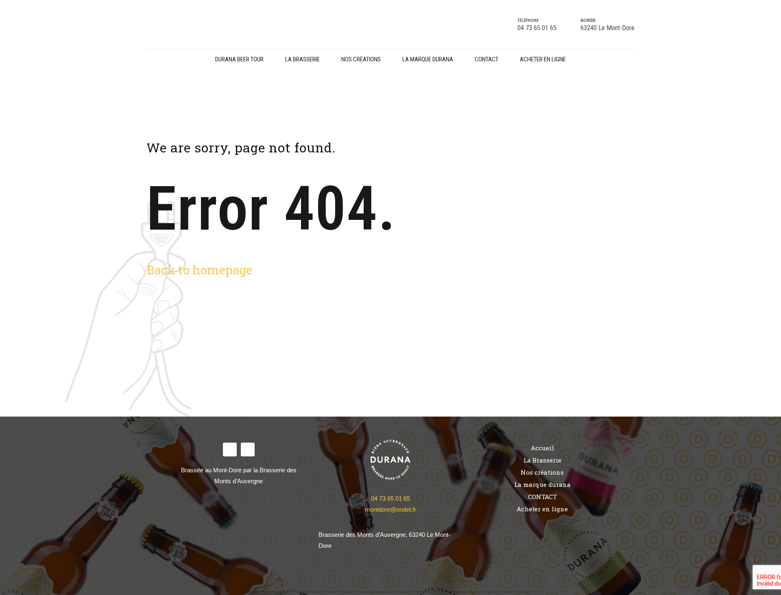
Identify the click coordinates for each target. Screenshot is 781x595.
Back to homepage (199, 270)
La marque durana (427, 59)
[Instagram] (248, 449)
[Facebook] (230, 449)
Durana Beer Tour (239, 59)
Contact (486, 59)
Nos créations (361, 59)
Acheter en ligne (543, 59)
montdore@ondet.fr (390, 509)
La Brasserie (302, 59)
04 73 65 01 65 (390, 498)
